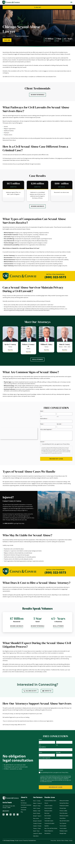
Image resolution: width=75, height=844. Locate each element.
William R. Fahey (46, 344)
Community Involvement (26, 805)
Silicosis (46, 803)
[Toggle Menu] (71, 2)
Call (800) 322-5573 (31, 691)
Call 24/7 (38, 7)
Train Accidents (63, 825)
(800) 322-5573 (55, 277)
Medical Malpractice (49, 830)
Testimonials (23, 809)
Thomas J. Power (37, 828)
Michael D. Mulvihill (37, 820)
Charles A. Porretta (37, 826)
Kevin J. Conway (10, 344)
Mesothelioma (47, 833)
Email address (44, 418)
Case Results (24, 807)
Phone (42, 424)
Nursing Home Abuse (64, 803)
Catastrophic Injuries (49, 820)
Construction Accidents (49, 823)
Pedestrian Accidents (64, 805)
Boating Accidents (48, 810)
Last (58, 416)
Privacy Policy (53, 840)
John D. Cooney (64, 344)
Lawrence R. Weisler (37, 833)
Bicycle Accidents (48, 808)
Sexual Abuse (62, 818)
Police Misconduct (63, 813)
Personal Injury (63, 808)
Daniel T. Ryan (36, 831)
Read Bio (10, 350)
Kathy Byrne (35, 836)
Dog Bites (47, 825)
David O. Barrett (36, 813)
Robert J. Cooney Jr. (28, 345)
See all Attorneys (37, 359)
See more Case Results (37, 206)
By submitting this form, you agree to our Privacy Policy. (56, 444)
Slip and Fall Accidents (64, 820)
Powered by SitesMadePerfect (29, 840)
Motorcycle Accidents (64, 800)
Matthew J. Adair (36, 810)
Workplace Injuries (63, 830)
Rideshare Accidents (64, 815)
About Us (23, 800)
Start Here (7, 40)
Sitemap (70, 840)
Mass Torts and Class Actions (51, 828)
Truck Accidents (63, 828)
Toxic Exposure (63, 823)
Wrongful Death (63, 833)
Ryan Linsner (36, 818)
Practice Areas (10, 36)
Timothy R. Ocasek (37, 823)
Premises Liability (63, 810)
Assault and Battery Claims (50, 800)
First (41, 416)
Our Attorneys (24, 802)
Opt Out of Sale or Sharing (62, 840)
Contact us (47, 691)
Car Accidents (47, 818)
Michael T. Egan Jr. (37, 815)
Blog (22, 811)
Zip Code (59, 424)
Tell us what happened (46, 429)
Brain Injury (47, 813)
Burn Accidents (48, 815)
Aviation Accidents (48, 805)
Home (4, 36)
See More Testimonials (37, 94)
